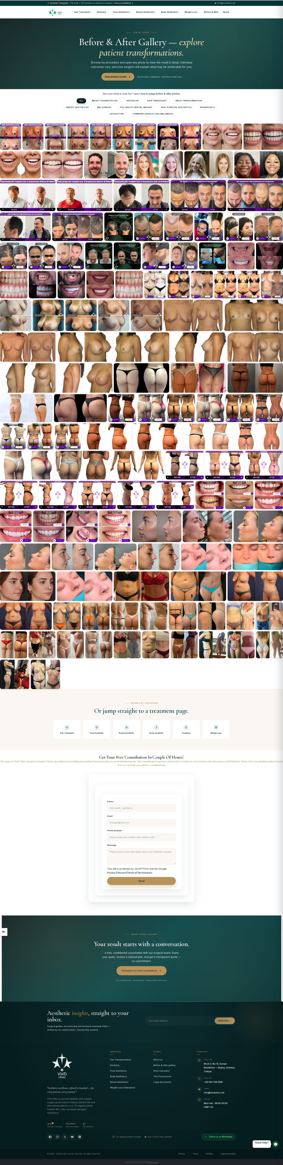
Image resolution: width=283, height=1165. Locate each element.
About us (158, 1059)
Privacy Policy (115, 872)
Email (110, 816)
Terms (195, 1154)
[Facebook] (50, 1137)
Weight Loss (191, 12)
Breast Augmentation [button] (105, 101)
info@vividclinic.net (214, 1092)
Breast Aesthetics (145, 12)
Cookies (209, 1154)
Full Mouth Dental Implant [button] (136, 107)
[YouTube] (72, 1137)
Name (110, 801)
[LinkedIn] (80, 1137)
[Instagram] (57, 1137)
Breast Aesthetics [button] (77, 107)
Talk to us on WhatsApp (220, 1137)
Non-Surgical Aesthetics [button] (176, 107)
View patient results (116, 76)
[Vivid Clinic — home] (55, 12)
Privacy (181, 1154)
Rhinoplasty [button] (207, 107)
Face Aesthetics (121, 12)
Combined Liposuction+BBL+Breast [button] (153, 114)
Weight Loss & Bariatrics (122, 1087)
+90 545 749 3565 (213, 1082)
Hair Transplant (82, 12)
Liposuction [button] (116, 114)
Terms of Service (136, 872)
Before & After (211, 12)
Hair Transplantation (120, 1059)
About (226, 12)
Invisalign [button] (132, 101)
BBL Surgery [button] (104, 107)
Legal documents (162, 1082)
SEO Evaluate (152, 1162)
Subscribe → (224, 1020)
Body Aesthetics (169, 12)
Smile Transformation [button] (188, 101)
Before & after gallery (164, 1065)
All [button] (81, 101)
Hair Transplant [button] (157, 101)
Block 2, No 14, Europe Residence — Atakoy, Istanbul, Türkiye (219, 1067)
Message (111, 845)
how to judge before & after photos (160, 93)
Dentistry (101, 12)
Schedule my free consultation (139, 970)
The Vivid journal (162, 1076)
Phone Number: (115, 830)
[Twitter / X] (65, 1137)
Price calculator (161, 1071)
